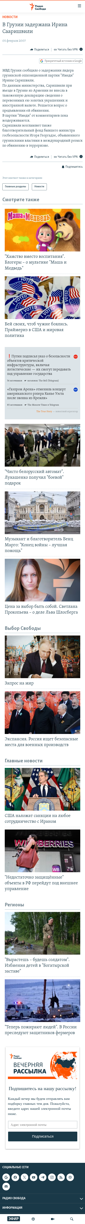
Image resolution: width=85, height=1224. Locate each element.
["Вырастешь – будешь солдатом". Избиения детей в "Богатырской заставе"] (42, 933)
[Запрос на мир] (42, 656)
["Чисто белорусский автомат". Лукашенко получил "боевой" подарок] (42, 445)
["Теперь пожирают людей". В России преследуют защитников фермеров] (42, 1000)
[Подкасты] (70, 1177)
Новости (10, 17)
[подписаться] (6, 1186)
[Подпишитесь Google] (6, 1177)
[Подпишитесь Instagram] (52, 1177)
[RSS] (61, 1177)
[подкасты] (33, 1219)
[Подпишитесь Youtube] (33, 1177)
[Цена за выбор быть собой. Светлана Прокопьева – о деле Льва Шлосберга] (42, 580)
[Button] (39, 49)
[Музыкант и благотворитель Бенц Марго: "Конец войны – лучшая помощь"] (42, 512)
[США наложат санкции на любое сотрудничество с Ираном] (42, 789)
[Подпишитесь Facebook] (15, 1177)
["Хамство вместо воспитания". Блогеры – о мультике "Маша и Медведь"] (42, 230)
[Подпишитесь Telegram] (42, 1177)
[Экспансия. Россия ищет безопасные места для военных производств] (42, 712)
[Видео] (53, 1219)
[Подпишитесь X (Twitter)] (24, 1177)
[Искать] (72, 1219)
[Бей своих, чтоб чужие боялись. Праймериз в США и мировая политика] (42, 297)
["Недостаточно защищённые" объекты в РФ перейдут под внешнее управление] (42, 851)
